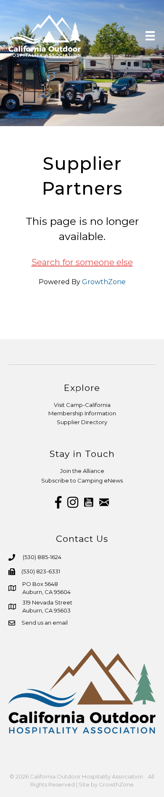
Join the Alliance (82, 470)
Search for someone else (82, 262)
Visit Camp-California (82, 404)
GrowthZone (104, 282)
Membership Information (82, 413)
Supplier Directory (82, 422)
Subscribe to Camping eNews (82, 480)
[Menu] (150, 35)
